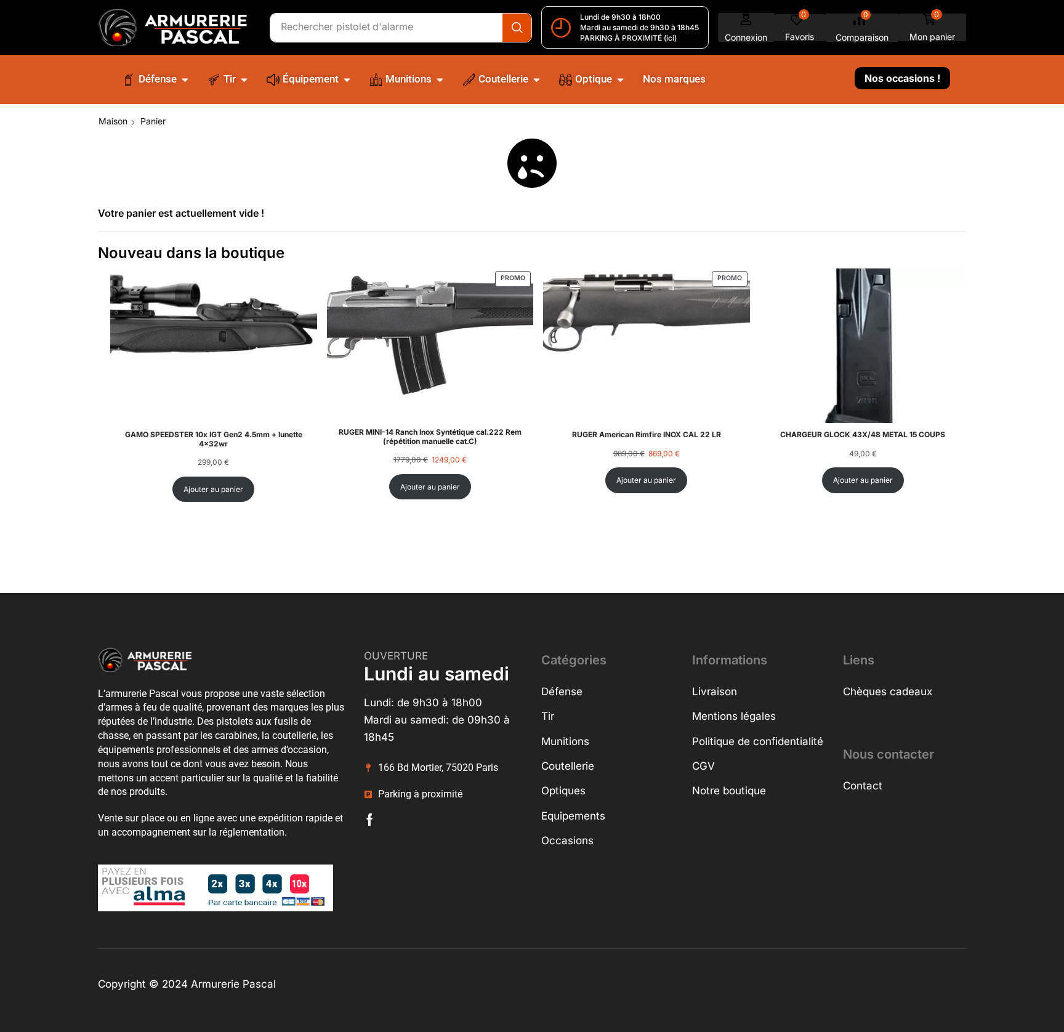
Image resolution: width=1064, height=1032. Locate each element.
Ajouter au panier (213, 489)
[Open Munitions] (440, 79)
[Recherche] (516, 28)
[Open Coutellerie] (536, 79)
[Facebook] (370, 819)
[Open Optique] (620, 79)
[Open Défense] (185, 79)
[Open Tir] (244, 79)
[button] (746, 27)
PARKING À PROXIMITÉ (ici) (628, 37)
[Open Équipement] (347, 79)
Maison (113, 121)
